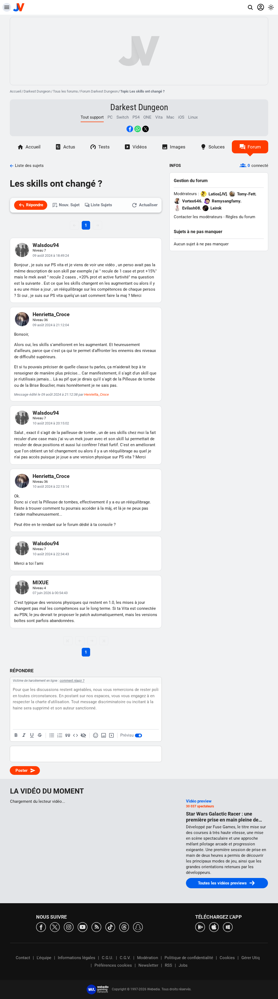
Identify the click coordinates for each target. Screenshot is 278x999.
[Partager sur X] (145, 129)
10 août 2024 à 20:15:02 (51, 423)
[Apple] (214, 926)
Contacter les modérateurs (198, 216)
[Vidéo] (111, 735)
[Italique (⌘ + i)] (24, 735)
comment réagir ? (72, 681)
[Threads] (124, 926)
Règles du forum (240, 216)
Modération (147, 957)
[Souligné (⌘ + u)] (32, 735)
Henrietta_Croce (51, 314)
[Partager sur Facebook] (130, 129)
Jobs (183, 965)
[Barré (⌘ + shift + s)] (39, 735)
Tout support (92, 117)
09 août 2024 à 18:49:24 (51, 255)
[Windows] (228, 926)
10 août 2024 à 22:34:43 (51, 554)
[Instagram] (69, 926)
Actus (69, 147)
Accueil (15, 91)
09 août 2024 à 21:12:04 (51, 325)
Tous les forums (65, 91)
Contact (23, 957)
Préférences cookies (113, 965)
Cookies (227, 957)
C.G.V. (125, 957)
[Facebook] (41, 926)
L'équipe (44, 957)
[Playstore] (200, 926)
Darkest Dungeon (37, 91)
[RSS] (96, 926)
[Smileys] (95, 735)
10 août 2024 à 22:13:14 (51, 486)
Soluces (216, 147)
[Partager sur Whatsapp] (137, 129)
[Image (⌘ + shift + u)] (103, 735)
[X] (55, 926)
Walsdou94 (46, 245)
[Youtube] (82, 926)
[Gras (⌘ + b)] (16, 735)
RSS (168, 965)
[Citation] (67, 735)
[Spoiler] (83, 735)
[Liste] (52, 735)
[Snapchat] (138, 926)
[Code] (75, 735)
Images (177, 147)
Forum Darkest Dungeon (99, 91)
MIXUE (41, 582)
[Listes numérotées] (59, 735)
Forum (254, 147)
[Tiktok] (110, 926)
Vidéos (139, 147)
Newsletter (148, 965)
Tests (104, 147)
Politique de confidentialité (189, 957)
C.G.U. (107, 957)
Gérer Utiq (250, 957)
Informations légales (76, 957)
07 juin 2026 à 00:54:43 (50, 593)
